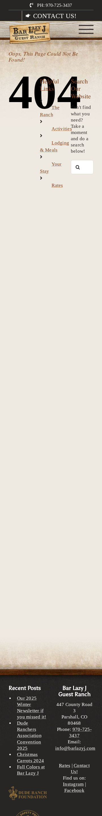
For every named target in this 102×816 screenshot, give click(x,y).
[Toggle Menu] (86, 29)
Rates (57, 185)
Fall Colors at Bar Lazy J (31, 770)
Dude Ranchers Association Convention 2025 (29, 735)
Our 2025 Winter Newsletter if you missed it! (31, 708)
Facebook (74, 790)
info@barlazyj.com (75, 748)
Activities (62, 128)
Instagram (73, 784)
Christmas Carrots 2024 (30, 757)
